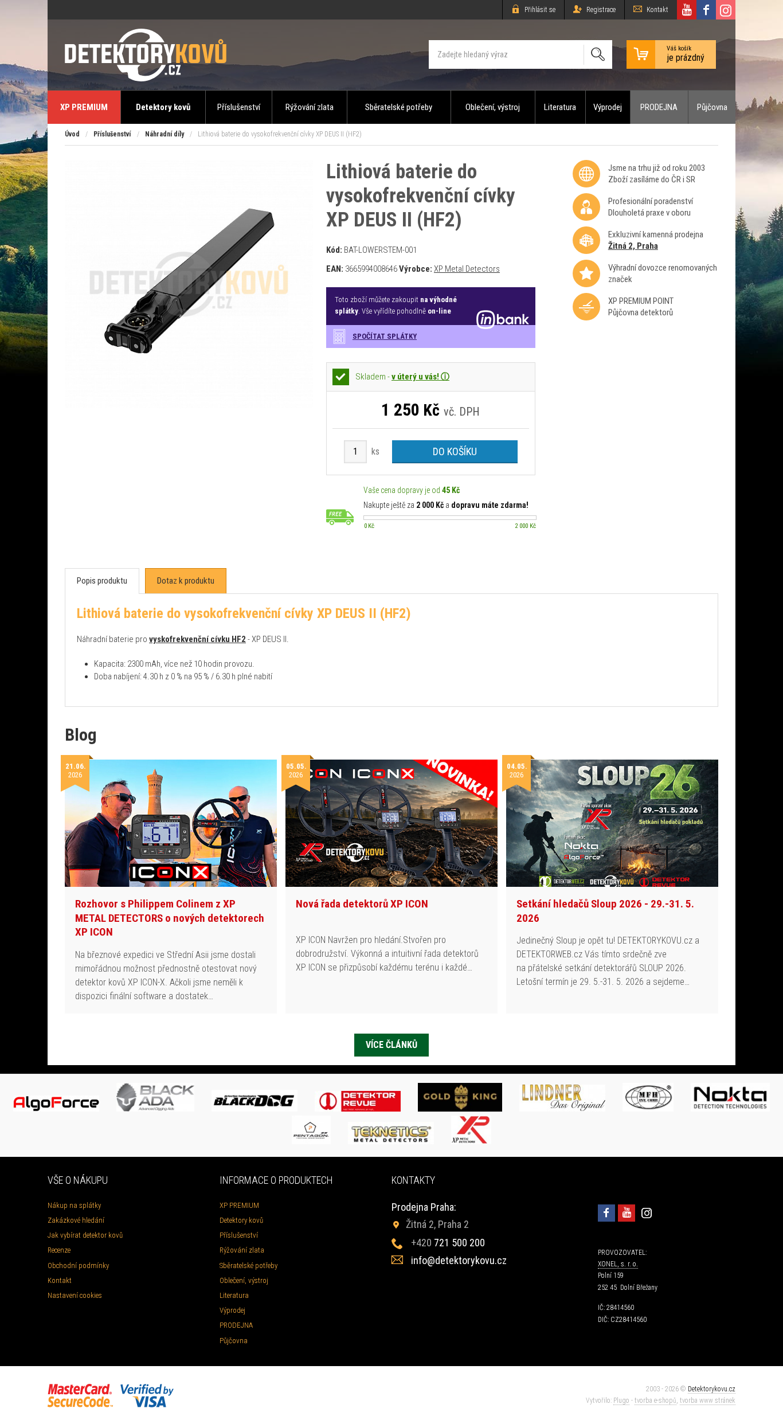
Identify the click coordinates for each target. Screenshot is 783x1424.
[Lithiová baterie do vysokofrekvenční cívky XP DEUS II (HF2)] (189, 405)
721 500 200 (448, 1243)
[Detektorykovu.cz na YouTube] (686, 9)
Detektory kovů (163, 107)
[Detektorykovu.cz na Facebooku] (706, 9)
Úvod (72, 134)
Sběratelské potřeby (398, 107)
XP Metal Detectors (467, 269)
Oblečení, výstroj (492, 107)
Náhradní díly (164, 134)
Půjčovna (712, 107)
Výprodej (607, 107)
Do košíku (455, 451)
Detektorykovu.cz (711, 1389)
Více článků (391, 1044)
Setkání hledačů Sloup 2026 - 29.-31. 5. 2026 (605, 911)
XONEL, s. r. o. (618, 1264)
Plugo (621, 1400)
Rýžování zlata (309, 107)
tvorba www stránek (707, 1400)
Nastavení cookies (75, 1295)
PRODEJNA (659, 107)
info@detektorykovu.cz (459, 1260)
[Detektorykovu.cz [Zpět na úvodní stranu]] (145, 54)
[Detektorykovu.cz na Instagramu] (725, 9)
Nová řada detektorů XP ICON (362, 903)
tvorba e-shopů (655, 1400)
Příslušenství (238, 107)
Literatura (560, 107)
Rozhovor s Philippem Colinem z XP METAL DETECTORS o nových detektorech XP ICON (169, 917)
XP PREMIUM (84, 107)
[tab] (102, 581)
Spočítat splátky (385, 336)
